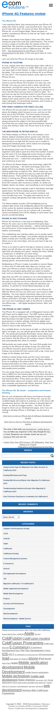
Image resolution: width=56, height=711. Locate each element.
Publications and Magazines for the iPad (35, 447)
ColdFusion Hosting (10, 554)
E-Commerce (8, 564)
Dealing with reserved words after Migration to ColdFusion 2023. (26, 481)
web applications (22, 686)
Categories (43, 708)
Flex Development (34, 650)
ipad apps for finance (19, 659)
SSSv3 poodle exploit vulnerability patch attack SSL (29, 682)
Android (6, 539)
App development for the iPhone (22, 51)
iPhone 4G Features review (23, 14)
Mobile (14, 663)
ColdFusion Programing (22, 643)
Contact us (13, 706)
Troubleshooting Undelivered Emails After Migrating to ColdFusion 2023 (24, 490)
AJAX (5, 534)
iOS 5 (11, 654)
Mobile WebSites (26, 680)
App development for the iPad (22, 52)
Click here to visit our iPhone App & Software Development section (28, 417)
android (20, 634)
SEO (45, 680)
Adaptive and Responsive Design (16, 529)
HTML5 (47, 651)
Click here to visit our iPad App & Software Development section (28, 423)
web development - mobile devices (36, 429)
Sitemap (45, 704)
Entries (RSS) (25, 706)
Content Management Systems (15, 559)
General (6, 569)
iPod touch (45, 658)
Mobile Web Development (13, 594)
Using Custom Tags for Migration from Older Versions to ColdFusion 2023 (25, 468)
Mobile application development (15, 589)
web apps (32, 686)
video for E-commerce (9, 686)
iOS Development (46, 655)
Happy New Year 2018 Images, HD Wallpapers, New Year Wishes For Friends (29, 443)
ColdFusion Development (26, 708)
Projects (6, 599)
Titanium (49, 682)
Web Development (10, 614)
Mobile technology (16, 676)
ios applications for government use (26, 654)
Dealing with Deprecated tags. (15, 475)
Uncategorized (9, 609)
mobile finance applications (37, 672)
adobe (26, 630)
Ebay (17, 651)
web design (39, 686)
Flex (22, 650)
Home (10, 708)
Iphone (33, 658)
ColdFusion (7, 549)
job (4, 579)
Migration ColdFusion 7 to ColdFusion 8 (18, 584)
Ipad (5, 658)
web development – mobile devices (17, 619)
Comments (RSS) (40, 706)
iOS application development (14, 574)
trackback (7, 437)
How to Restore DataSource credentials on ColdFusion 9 (25, 497)
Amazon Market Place (9, 634)
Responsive (40, 680)
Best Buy (38, 634)
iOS (5, 654)
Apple (5, 544)
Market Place (6, 663)
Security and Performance (13, 604)
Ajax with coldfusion (41, 630)
